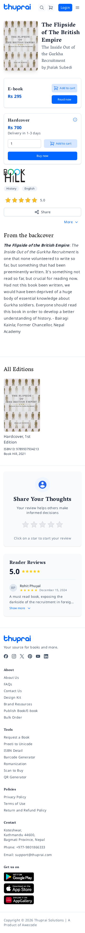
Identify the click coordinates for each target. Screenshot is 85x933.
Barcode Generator (19, 757)
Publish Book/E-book (21, 710)
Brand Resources (18, 704)
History (11, 188)
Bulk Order (13, 717)
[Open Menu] (77, 7)
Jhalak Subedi (59, 67)
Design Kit (12, 697)
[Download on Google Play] (42, 876)
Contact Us (13, 690)
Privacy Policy (15, 797)
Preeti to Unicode (18, 744)
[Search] (42, 7)
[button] (71, 222)
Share (46, 212)
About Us (11, 677)
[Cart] (51, 7)
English (30, 188)
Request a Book (17, 737)
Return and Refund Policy (25, 810)
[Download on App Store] (42, 888)
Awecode (29, 925)
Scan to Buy (13, 770)
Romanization (15, 763)
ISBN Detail (13, 750)
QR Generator (15, 777)
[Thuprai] (17, 7)
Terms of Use (15, 803)
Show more (17, 608)
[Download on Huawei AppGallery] (42, 899)
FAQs (8, 684)
